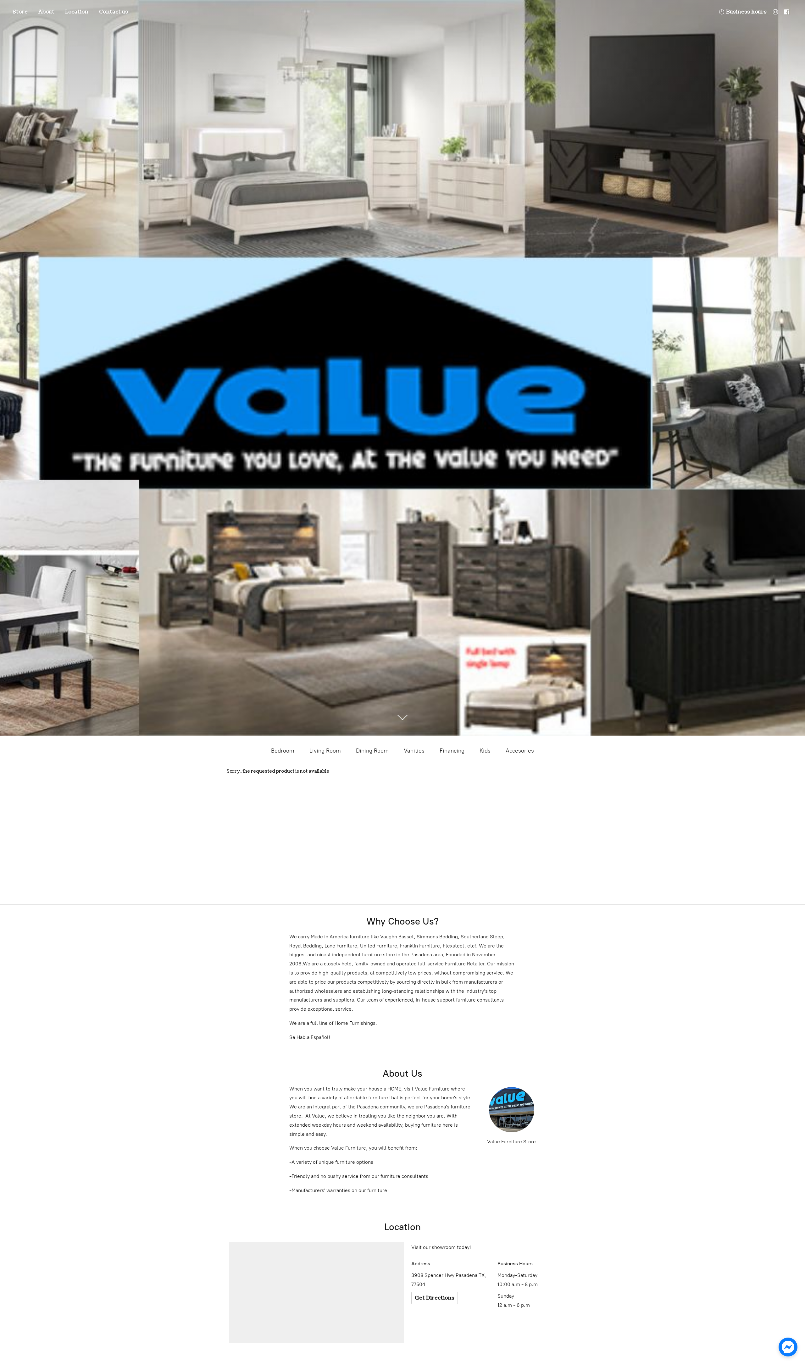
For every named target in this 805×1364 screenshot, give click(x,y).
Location (76, 11)
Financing (452, 750)
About (46, 11)
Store (20, 11)
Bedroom (282, 750)
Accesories (520, 750)
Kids (485, 750)
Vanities (414, 750)
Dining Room (372, 750)
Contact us (113, 11)
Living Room (325, 750)
